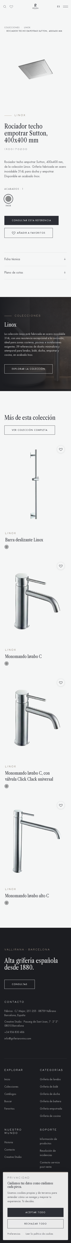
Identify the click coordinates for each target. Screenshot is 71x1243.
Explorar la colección (28, 369)
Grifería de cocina (50, 1116)
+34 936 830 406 (14, 1032)
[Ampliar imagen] (35, 69)
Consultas (19, 984)
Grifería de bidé (49, 1086)
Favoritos (9, 1108)
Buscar (8, 1101)
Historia (8, 1142)
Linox (27, 28)
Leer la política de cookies (39, 1234)
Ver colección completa (30, 430)
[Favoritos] (11, 6)
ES (58, 6)
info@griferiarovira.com (17, 1038)
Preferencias (14, 1234)
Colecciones (11, 28)
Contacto (9, 1149)
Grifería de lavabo (50, 1079)
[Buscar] (4, 6)
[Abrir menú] (65, 7)
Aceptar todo (35, 1212)
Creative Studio (13, 1157)
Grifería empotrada (51, 1108)
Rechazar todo (35, 1224)
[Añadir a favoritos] (60, 449)
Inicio (7, 1079)
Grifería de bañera (50, 1101)
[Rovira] (35, 7)
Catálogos (10, 1094)
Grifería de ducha (50, 1094)
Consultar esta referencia (31, 220)
